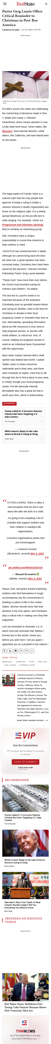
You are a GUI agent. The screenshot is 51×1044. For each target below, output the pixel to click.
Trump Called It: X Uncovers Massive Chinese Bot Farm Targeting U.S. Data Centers (22, 817)
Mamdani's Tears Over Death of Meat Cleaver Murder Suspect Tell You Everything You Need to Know (22, 905)
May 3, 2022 (37, 553)
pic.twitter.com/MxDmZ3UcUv (25, 567)
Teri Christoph (9, 824)
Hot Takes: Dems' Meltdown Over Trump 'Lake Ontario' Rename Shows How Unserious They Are (25, 1007)
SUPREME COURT (27, 665)
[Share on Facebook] (15, 651)
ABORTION (7, 662)
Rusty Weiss (9, 866)
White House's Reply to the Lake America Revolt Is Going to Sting (24, 861)
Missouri (7, 131)
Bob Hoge (8, 911)
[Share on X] (4, 651)
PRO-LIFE (42, 662)
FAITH (31, 662)
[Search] (46, 4)
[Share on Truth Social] (10, 651)
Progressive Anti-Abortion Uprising (22, 224)
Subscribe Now (25, 768)
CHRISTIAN (21, 662)
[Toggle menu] (5, 4)
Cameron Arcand (10, 29)
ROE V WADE (10, 665)
